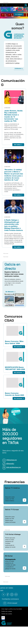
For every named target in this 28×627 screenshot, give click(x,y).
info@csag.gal (12, 603)
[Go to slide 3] (15, 17)
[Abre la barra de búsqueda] (6, 5)
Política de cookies (6, 611)
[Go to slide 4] (18, 17)
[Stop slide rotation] (7, 17)
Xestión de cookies (6, 614)
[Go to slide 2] (13, 17)
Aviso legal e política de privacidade (11, 609)
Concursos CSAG (13, 318)
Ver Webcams (9, 291)
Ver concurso (18, 346)
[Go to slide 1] (10, 17)
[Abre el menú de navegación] (2, 5)
